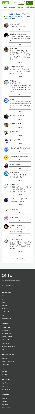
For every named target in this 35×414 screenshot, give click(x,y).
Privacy (4, 302)
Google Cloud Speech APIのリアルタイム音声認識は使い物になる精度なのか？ (18, 16)
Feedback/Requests (8, 312)
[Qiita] (5, 2)
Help (3, 315)
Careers (4, 401)
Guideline (4, 305)
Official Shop (6, 389)
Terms (3, 299)
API (3, 349)
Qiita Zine (5, 386)
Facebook (5, 368)
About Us (4, 398)
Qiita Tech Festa (7, 340)
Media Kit (4, 308)
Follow (20, 30)
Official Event (6, 330)
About (3, 296)
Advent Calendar (7, 336)
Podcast (4, 374)
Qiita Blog (5, 404)
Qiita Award (5, 343)
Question (21, 7)
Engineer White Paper (8, 346)
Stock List (12, 7)
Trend (5, 7)
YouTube (4, 371)
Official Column (6, 333)
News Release (6, 408)
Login (21, 3)
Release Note (6, 327)
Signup (29, 3)
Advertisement (6, 318)
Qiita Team (5, 383)
